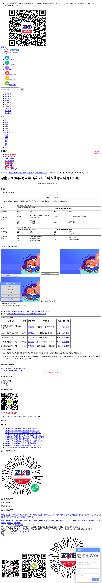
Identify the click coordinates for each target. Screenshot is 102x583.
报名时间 (8, 96)
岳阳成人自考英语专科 (73, 521)
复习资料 (8, 113)
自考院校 (8, 104)
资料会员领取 (9, 167)
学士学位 (8, 111)
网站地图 (10, 523)
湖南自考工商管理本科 (42, 521)
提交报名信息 (5, 303)
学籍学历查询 (9, 161)
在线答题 (8, 106)
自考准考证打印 (10, 156)
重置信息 (14, 303)
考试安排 (8, 100)
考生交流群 (9, 165)
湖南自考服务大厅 (11, 169)
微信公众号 (9, 163)
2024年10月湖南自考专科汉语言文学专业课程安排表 (23, 441)
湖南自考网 (13, 173)
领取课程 (31, 327)
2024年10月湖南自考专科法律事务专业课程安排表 (23, 435)
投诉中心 (4, 535)
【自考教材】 (97, 153)
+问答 (56, 197)
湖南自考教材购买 (57, 521)
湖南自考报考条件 (7, 521)
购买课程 (31, 333)
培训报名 (8, 109)
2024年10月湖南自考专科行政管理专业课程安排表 (23, 439)
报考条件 (8, 98)
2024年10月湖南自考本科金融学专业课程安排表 (22, 429)
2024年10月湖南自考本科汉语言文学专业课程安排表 (23, 445)
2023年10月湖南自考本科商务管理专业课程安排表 (23, 447)
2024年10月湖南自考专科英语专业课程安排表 (21, 443)
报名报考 (21, 173)
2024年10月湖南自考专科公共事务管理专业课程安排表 (24, 437)
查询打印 (29, 173)
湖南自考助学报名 (20, 368)
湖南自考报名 (28, 521)
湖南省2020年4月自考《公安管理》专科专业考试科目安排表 (28, 312)
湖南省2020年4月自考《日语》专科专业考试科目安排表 (26, 314)
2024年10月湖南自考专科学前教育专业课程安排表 (23, 433)
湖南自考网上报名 (11, 154)
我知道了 (51, 195)
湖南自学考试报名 (7, 368)
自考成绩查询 (9, 159)
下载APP (4, 47)
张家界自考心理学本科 (90, 521)
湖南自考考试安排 (41, 173)
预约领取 (65, 327)
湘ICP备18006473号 (22, 531)
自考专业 (8, 102)
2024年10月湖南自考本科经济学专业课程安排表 (22, 431)
